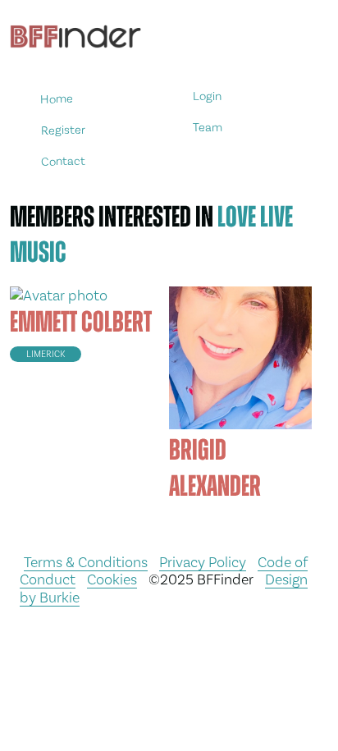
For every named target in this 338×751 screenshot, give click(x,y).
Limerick (45, 354)
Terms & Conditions (86, 561)
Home (56, 99)
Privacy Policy (202, 561)
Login (207, 96)
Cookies (112, 579)
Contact (63, 161)
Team (207, 127)
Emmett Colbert (81, 321)
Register (62, 130)
